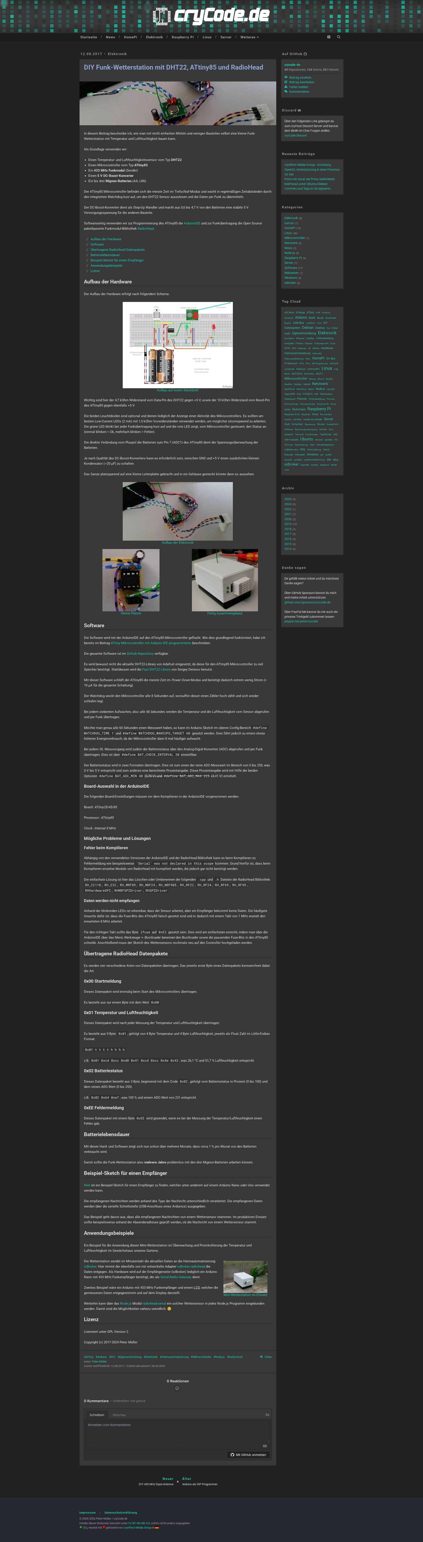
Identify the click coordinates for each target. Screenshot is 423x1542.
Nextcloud (301, 389)
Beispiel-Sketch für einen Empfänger (117, 260)
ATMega (300, 312)
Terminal (299, 434)
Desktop (320, 327)
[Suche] (339, 37)
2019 (287, 524)
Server (226, 37)
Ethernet (300, 338)
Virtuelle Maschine (325, 445)
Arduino (102, 1357)
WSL (303, 449)
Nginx (311, 389)
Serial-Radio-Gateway (175, 1277)
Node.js (126, 1303)
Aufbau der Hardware (106, 239)
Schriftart (297, 419)
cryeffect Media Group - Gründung (307, 164)
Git (309, 348)
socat (334, 464)
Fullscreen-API (321, 343)
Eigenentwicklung (130, 1357)
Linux (207, 37)
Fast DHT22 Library (156, 669)
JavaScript (289, 369)
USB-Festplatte (291, 439)
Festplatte (289, 343)
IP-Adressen (291, 363)
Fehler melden (298, 87)
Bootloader (331, 318)
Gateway (302, 348)
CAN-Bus (298, 322)
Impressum (87, 1512)
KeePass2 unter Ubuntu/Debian (306, 184)
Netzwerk (290, 243)
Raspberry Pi (183, 37)
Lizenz (95, 271)
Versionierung (301, 445)
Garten (289, 223)
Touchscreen (311, 434)
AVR (318, 312)
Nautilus (288, 384)
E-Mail (335, 328)
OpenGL (331, 389)
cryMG (328, 454)
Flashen (309, 343)
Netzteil (306, 384)
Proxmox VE (323, 404)
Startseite (88, 37)
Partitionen (326, 394)
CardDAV (310, 323)
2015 (287, 544)
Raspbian (305, 414)
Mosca (312, 379)
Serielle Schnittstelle (312, 419)
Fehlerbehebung (325, 338)
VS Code (288, 445)
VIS (336, 439)
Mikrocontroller (202, 1357)
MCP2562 (309, 374)
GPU (294, 348)
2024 (287, 504)
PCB (299, 394)
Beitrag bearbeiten (301, 82)
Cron (319, 323)
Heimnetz (317, 353)
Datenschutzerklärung (121, 1512)
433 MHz (289, 312)
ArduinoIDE (192, 223)
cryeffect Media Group (314, 460)
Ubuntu (306, 439)
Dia (328, 328)
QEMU (287, 409)
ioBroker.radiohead (191, 1266)
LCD (197, 1288)
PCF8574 (307, 394)
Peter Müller (99, 1361)
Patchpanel (289, 399)
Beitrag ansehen (300, 77)
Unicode (319, 439)
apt (321, 454)
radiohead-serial (154, 1303)
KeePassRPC (314, 369)
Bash (312, 317)
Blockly (320, 318)
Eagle (287, 333)
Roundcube (326, 414)
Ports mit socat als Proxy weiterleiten (309, 179)
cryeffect (298, 460)
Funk (332, 343)
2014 (287, 549)
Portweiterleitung (317, 399)
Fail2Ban (310, 338)
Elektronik (154, 37)
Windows (290, 277)
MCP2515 (297, 373)
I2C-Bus (330, 358)
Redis (315, 414)
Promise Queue (307, 404)
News (110, 37)
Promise (331, 399)
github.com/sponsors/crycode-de (307, 602)
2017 (287, 534)
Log (336, 369)
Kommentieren (299, 91)
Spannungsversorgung (306, 429)
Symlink (323, 429)
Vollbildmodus (291, 449)
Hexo (307, 358)
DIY (113, 1357)
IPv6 (308, 363)
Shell (287, 424)
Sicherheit (297, 424)
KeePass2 (301, 369)
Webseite (288, 454)
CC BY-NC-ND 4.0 (139, 1523)
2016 (287, 539)
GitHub (315, 348)
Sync (331, 429)
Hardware (327, 348)
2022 (287, 509)
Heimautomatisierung (175, 1357)
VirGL (312, 445)
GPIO (287, 348)
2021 (287, 514)
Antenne (326, 312)
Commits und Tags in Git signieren (307, 188)
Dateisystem (292, 327)
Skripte (321, 424)
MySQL (329, 379)
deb (329, 459)
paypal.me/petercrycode (301, 621)
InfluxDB (334, 363)
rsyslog (314, 465)
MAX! (287, 374)
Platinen (302, 398)
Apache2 (288, 318)
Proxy (333, 404)
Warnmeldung (314, 449)
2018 (287, 529)
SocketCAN (332, 424)
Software (97, 244)
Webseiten (291, 273)
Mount (320, 379)
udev (286, 470)
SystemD (288, 434)
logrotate (305, 465)
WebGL (326, 449)
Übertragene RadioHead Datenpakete (118, 250)
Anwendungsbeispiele (106, 266)
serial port (324, 465)
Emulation (289, 338)
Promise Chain (291, 404)
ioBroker (90, 1266)
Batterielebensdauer (105, 255)
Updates (328, 439)
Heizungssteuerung (294, 358)
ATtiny (89, 1357)
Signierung (310, 424)
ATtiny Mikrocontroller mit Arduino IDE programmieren (151, 643)
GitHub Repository (140, 654)
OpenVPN (289, 394)
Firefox (299, 343)
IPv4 (301, 363)
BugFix (287, 323)
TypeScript (326, 434)
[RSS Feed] (329, 37)
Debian (308, 327)
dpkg (335, 459)
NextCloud (289, 389)
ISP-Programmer (320, 363)
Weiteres (248, 37)
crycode (288, 460)
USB (335, 434)
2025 (287, 499)
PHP (316, 394)
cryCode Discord (295, 135)
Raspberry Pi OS (292, 414)
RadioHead (146, 229)
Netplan (298, 384)
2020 (287, 519)
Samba (287, 419)
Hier (87, 1185)
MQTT (319, 373)
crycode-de (292, 65)
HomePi (130, 37)
